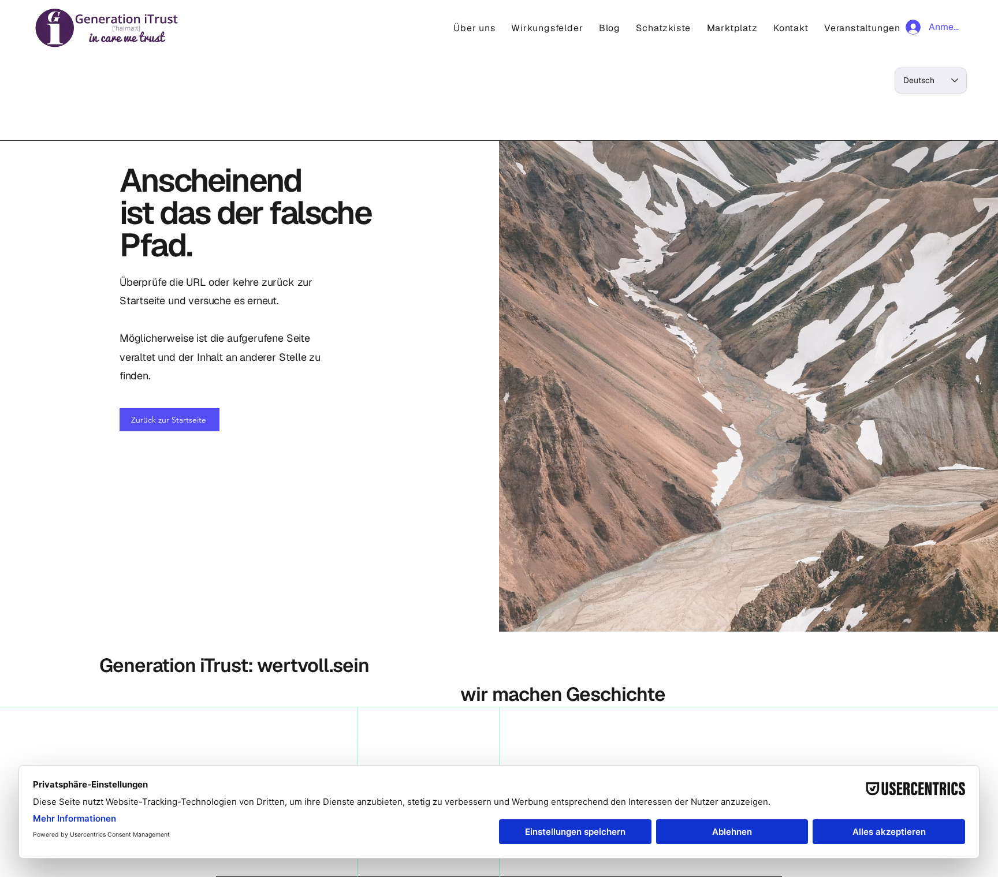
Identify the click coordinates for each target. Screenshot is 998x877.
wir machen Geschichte (562, 694)
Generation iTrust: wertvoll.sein (234, 665)
